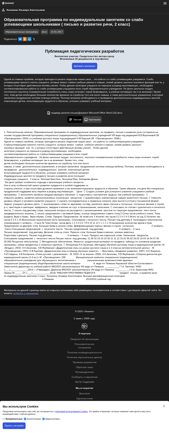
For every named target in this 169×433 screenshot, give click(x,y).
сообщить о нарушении (25, 293)
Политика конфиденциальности (84, 352)
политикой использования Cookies (71, 411)
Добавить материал (84, 66)
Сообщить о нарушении (85, 377)
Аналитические (34, 419)
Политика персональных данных (84, 357)
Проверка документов (84, 362)
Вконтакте (84, 393)
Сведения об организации (84, 339)
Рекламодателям (84, 372)
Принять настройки (14, 425)
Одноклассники (84, 398)
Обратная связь (84, 367)
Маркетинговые (52, 419)
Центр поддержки (84, 382)
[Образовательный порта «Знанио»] (8, 3)
